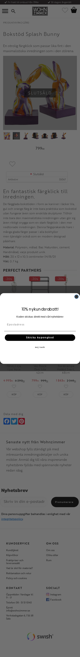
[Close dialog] (76, 297)
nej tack (40, 347)
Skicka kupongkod (40, 337)
